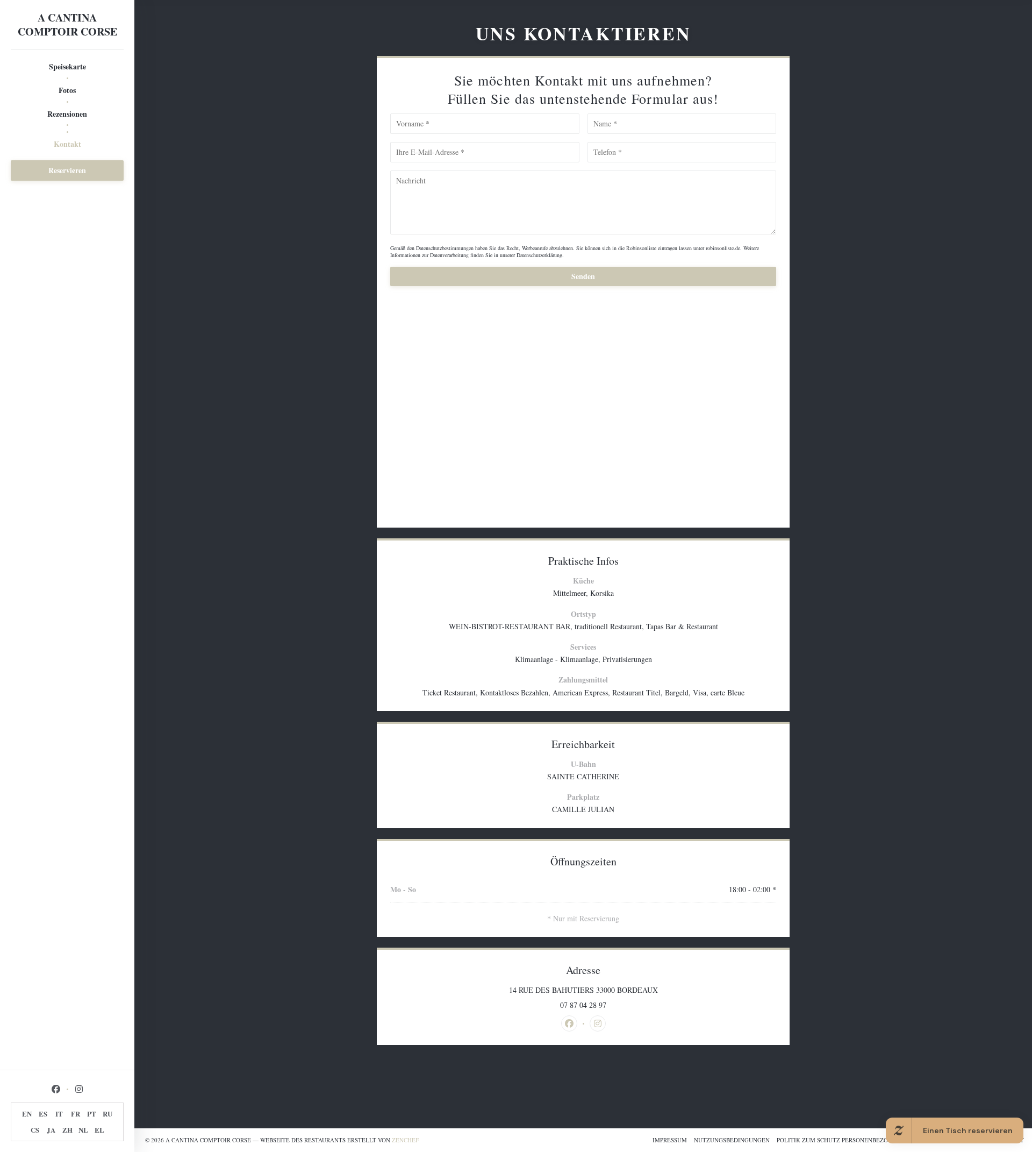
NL (83, 1130)
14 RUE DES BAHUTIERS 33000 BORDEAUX (624, 990)
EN (27, 1113)
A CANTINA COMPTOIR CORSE (67, 25)
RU (107, 1113)
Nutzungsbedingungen (732, 1140)
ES (43, 1113)
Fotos (67, 90)
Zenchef (405, 1140)
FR (75, 1113)
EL (99, 1130)
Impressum (670, 1140)
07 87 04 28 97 (583, 1005)
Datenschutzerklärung (539, 255)
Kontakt (67, 144)
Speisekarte (67, 66)
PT (91, 1113)
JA (51, 1130)
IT (59, 1113)
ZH (67, 1130)
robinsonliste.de (723, 248)
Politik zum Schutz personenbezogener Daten (853, 1140)
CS (35, 1130)
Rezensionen (67, 113)
